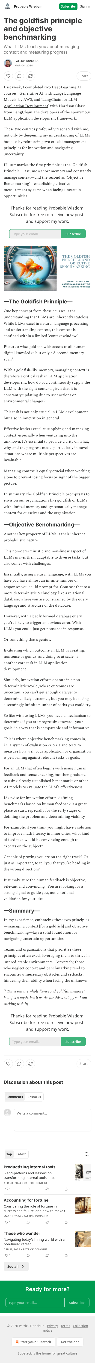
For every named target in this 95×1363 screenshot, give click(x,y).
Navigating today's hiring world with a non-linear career (34, 1241)
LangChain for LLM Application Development (40, 103)
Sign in (85, 6)
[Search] (86, 1154)
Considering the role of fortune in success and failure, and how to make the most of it (36, 1208)
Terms (65, 1326)
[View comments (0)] (19, 76)
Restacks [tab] (34, 1097)
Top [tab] (9, 1154)
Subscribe (68, 6)
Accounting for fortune (26, 1200)
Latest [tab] (21, 1154)
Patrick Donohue (27, 61)
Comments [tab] (14, 1097)
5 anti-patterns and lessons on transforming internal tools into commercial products (29, 1175)
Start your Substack (35, 1342)
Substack (25, 1353)
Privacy (52, 1326)
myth (24, 998)
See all (13, 1266)
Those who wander (22, 1233)
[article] (47, 1178)
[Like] (8, 76)
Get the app (70, 1342)
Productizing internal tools (30, 1167)
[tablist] (24, 1096)
